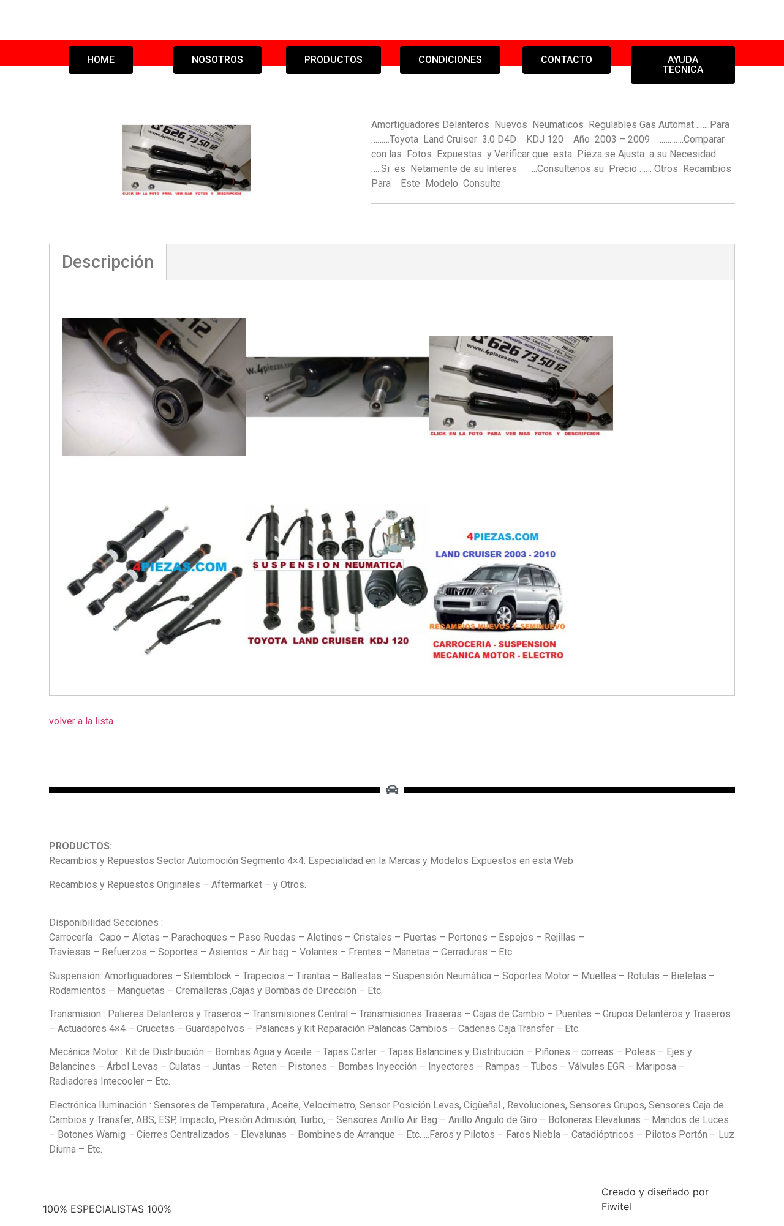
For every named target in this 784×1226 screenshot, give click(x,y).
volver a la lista (81, 721)
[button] (101, 60)
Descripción (108, 262)
